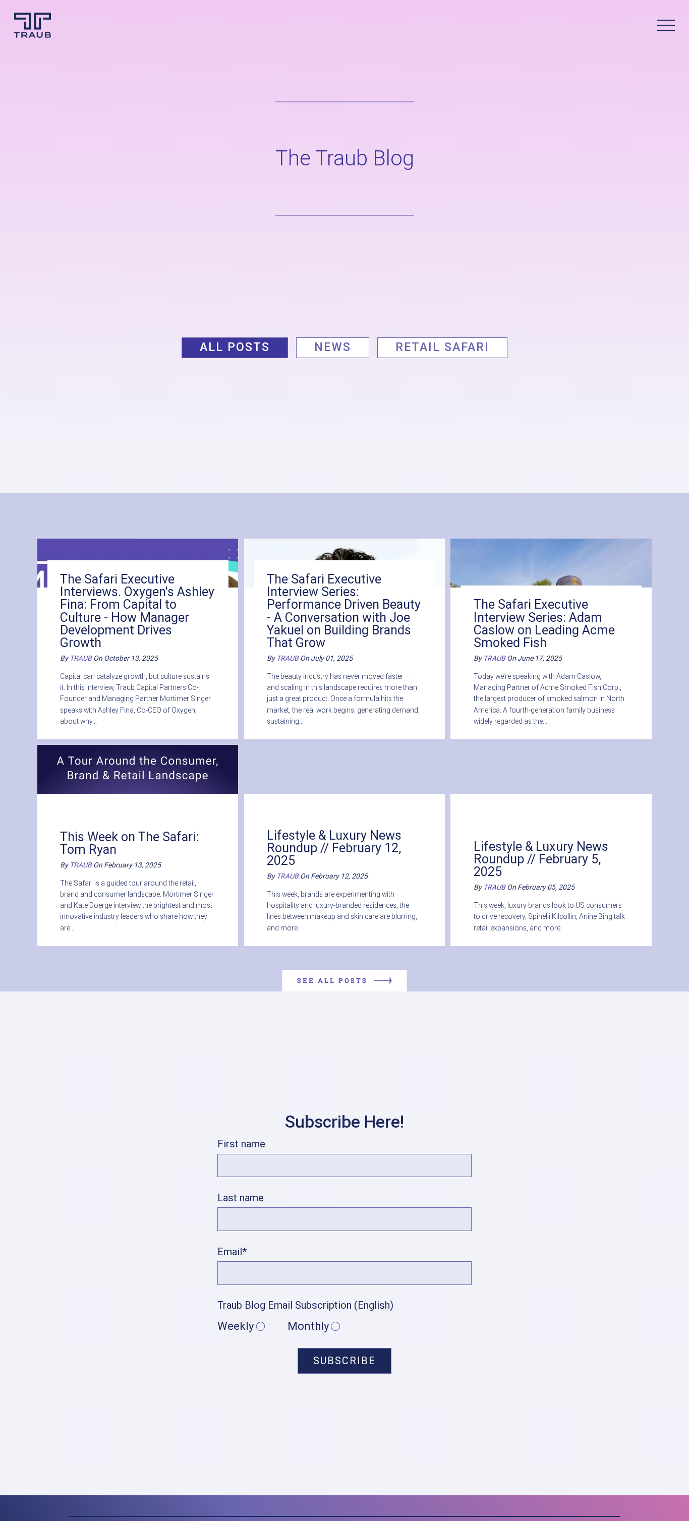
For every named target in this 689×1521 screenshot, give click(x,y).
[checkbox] (344, 1326)
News (332, 347)
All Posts (235, 347)
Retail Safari (442, 347)
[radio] (252, 1326)
